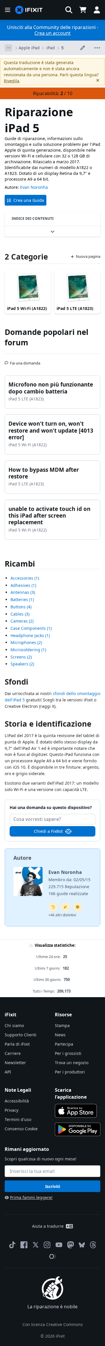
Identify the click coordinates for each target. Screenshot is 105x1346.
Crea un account (52, 33)
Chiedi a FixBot (48, 831)
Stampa (62, 1025)
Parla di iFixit (17, 1044)
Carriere (13, 1053)
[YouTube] (58, 1244)
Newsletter (15, 1062)
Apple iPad (29, 47)
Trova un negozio (71, 1062)
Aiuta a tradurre (48, 1226)
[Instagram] (47, 1244)
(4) (21, 606)
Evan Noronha (34, 187)
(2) (22, 621)
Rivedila (11, 81)
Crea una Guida (28, 200)
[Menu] (7, 10)
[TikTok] (12, 1244)
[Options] (8, 47)
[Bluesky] (82, 1245)
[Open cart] (83, 10)
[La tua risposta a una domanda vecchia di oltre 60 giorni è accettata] (53, 907)
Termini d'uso (18, 1119)
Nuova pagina (88, 256)
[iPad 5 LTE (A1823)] (77, 287)
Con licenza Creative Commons (52, 1324)
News (60, 1034)
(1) (24, 578)
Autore (22, 857)
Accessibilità (17, 1101)
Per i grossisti (68, 1053)
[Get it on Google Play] (77, 1129)
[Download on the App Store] (76, 1111)
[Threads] (93, 1244)
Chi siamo (14, 1025)
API (8, 1072)
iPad (50, 47)
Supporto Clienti (20, 1034)
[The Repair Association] (52, 1256)
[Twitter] (35, 1244)
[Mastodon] (70, 1244)
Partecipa (64, 1044)
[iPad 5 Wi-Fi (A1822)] (28, 287)
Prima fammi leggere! (31, 1197)
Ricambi (20, 563)
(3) (22, 592)
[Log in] (97, 10)
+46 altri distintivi (62, 915)
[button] (69, 10)
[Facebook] (23, 1244)
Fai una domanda (25, 360)
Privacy (11, 1110)
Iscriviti (52, 1186)
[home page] (29, 10)
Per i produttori (70, 1072)
